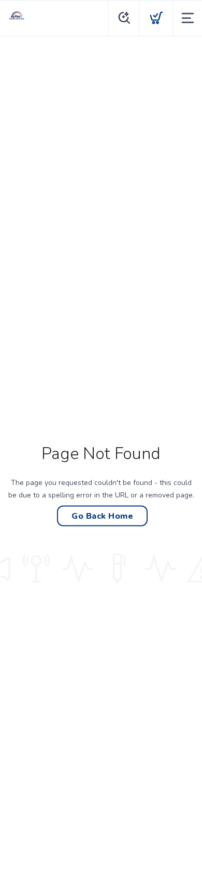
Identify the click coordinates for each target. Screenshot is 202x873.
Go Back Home (102, 515)
